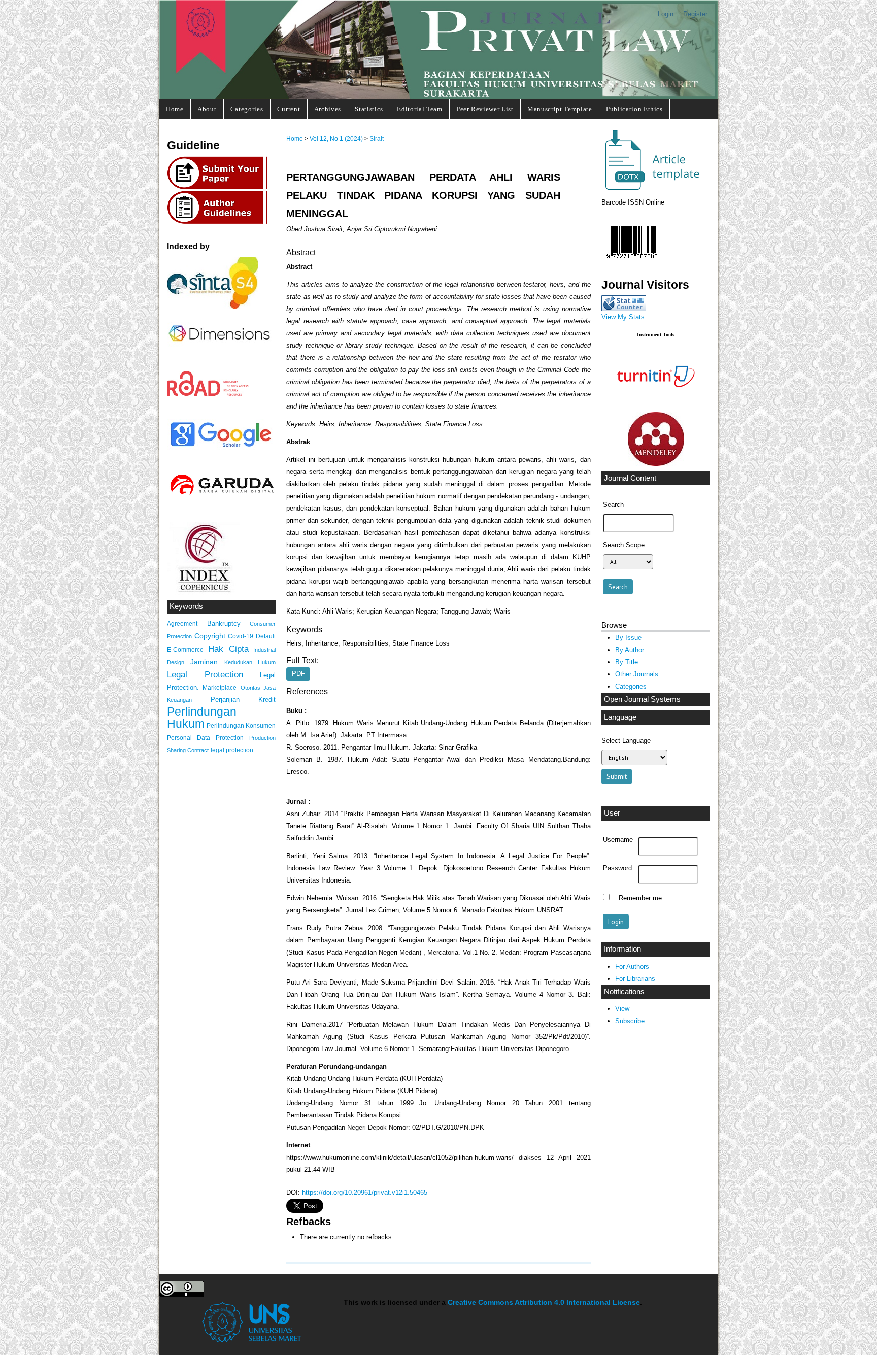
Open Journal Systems (642, 699)
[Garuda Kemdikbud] (221, 496)
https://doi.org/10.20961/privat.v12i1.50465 (364, 1192)
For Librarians (635, 979)
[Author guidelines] (220, 222)
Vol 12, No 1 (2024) (336, 138)
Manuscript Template (559, 109)
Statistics (369, 109)
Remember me (640, 898)
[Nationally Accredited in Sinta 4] (212, 306)
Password (617, 868)
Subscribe (630, 1021)
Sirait (376, 138)
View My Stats (623, 317)
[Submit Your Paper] (220, 188)
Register (695, 14)
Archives (327, 109)
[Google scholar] (220, 447)
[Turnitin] (655, 404)
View (622, 1008)
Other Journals (636, 674)
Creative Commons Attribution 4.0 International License (544, 1302)
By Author (629, 650)
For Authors (632, 966)
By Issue (628, 637)
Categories (246, 109)
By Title (626, 662)
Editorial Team (419, 109)
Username (618, 839)
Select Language (626, 740)
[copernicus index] (203, 592)
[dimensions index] (219, 351)
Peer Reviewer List (485, 109)
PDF (298, 674)
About (206, 109)
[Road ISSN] (208, 394)
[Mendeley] (656, 463)
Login (665, 14)
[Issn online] (632, 261)
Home (175, 109)
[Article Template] (650, 188)
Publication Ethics (634, 109)
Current (288, 109)
